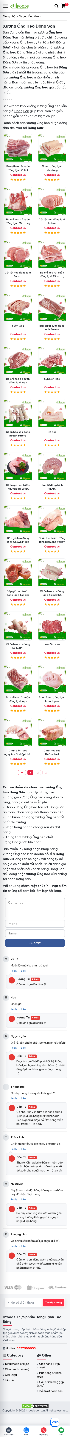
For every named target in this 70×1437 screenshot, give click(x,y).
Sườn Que (18, 325)
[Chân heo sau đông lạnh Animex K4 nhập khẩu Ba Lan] (52, 573)
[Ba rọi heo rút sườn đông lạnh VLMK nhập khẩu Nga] (18, 148)
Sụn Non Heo (52, 378)
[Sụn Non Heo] (52, 360)
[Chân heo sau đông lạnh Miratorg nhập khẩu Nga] (18, 413)
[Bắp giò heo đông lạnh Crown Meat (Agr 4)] (18, 520)
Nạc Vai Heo (52, 644)
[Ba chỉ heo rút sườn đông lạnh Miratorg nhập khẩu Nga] (52, 254)
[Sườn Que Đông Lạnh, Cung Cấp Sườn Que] (18, 307)
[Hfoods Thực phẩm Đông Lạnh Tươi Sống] (21, 6)
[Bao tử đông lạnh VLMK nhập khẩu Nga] (52, 466)
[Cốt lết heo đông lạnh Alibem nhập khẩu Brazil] (52, 201)
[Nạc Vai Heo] (52, 626)
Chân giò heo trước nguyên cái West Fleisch (18, 488)
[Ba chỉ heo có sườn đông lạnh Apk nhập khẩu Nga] (18, 360)
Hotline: (21, 1348)
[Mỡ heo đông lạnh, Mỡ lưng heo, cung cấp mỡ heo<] (52, 413)
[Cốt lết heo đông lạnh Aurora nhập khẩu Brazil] (18, 254)
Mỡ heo (52, 432)
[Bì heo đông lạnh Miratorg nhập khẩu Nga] (52, 148)
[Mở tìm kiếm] (57, 6)
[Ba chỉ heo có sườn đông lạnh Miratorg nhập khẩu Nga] (18, 201)
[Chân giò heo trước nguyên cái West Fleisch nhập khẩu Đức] (18, 466)
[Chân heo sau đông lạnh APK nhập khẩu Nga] (18, 626)
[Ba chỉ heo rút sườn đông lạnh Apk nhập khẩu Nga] (18, 679)
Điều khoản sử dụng (17, 1364)
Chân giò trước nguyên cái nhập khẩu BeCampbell (18, 754)
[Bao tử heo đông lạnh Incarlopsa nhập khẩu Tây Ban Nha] (52, 679)
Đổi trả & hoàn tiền (51, 1391)
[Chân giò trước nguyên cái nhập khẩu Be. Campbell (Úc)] (18, 732)
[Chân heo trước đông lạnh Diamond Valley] (52, 520)
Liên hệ (9, 1380)
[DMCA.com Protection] (35, 1406)
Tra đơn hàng (53, 1302)
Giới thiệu (11, 1374)
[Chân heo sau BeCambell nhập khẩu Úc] (52, 732)
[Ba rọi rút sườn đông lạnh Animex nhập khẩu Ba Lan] (52, 307)
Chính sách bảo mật (17, 1369)
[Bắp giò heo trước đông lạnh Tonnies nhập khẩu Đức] (18, 573)
